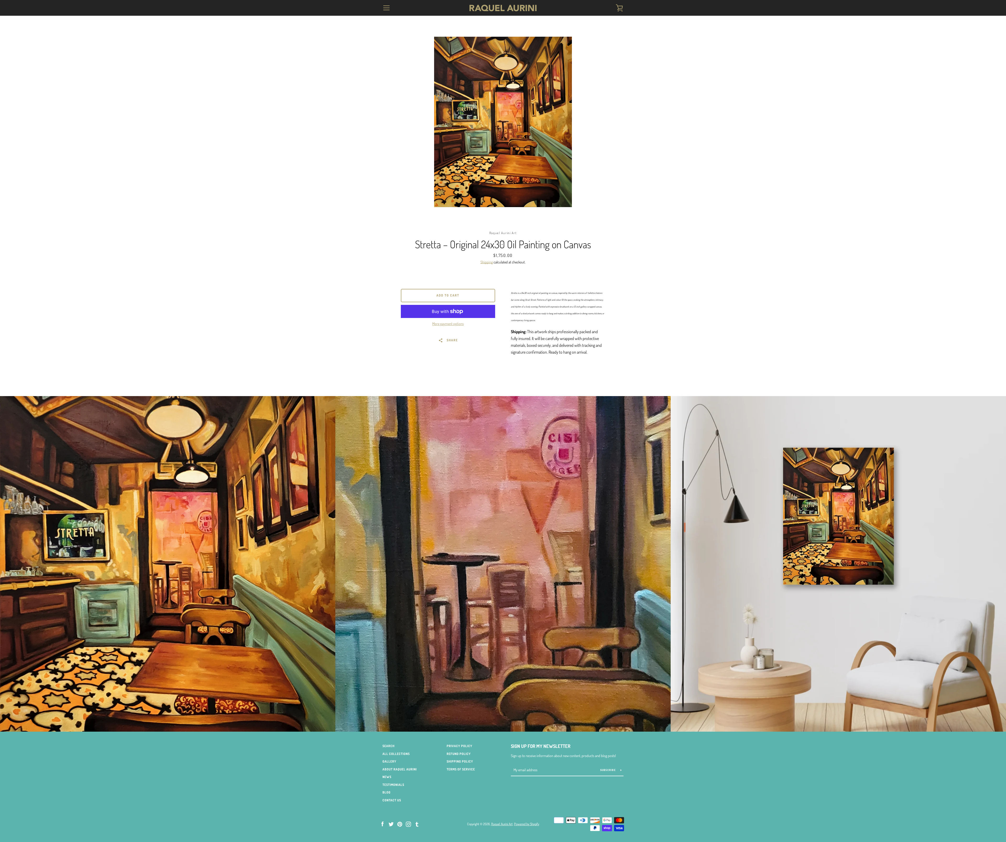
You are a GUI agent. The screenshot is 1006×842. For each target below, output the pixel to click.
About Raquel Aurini (399, 769)
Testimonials (393, 785)
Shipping (486, 262)
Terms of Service (461, 769)
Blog (386, 792)
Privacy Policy (459, 746)
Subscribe (608, 769)
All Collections (396, 754)
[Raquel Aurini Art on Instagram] (408, 823)
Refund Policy (459, 754)
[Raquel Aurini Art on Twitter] (391, 823)
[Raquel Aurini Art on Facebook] (382, 823)
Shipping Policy (460, 761)
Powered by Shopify (526, 824)
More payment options (448, 323)
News (386, 777)
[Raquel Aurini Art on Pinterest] (399, 823)
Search (388, 746)
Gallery (389, 761)
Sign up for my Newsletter (540, 746)
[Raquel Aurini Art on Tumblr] (417, 823)
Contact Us (391, 800)
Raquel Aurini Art (502, 824)
